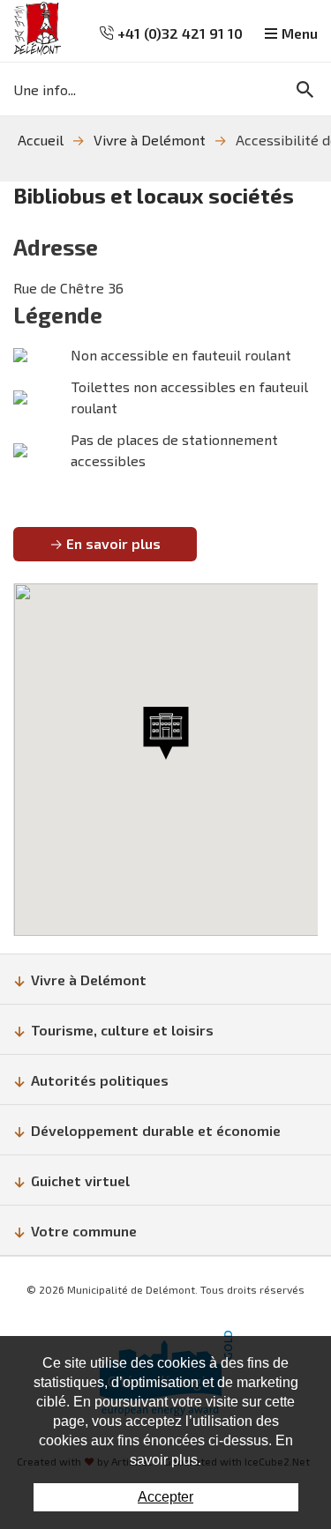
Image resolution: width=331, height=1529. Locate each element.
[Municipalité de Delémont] (37, 28)
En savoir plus (113, 543)
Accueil (41, 139)
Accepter (165, 1496)
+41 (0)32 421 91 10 (178, 33)
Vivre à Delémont (150, 139)
